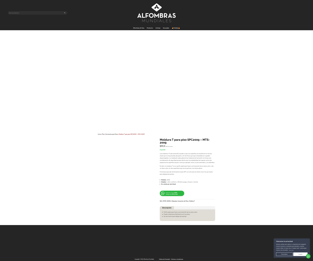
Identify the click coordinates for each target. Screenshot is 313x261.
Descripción (166, 208)
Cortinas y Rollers (138, 238)
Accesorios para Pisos (112, 134)
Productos (150, 28)
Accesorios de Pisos (183, 201)
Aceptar (300, 254)
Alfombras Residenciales (140, 242)
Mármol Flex (137, 247)
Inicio (99, 134)
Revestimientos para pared (140, 240)
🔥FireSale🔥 (176, 28)
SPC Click (136, 236)
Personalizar (284, 254)
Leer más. (291, 250)
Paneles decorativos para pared (142, 245)
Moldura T (192, 201)
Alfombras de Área (138, 28)
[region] (292, 248)
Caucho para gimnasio (139, 249)
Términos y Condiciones (177, 259)
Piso (103, 134)
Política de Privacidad (164, 259)
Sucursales (166, 28)
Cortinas (158, 28)
